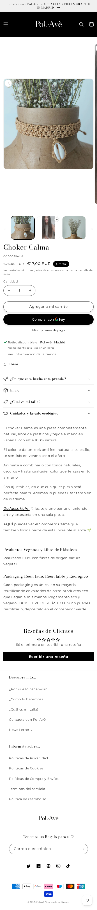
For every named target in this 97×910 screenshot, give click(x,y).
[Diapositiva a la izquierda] (5, 229)
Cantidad (10, 281)
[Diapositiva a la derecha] (92, 229)
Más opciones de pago (48, 330)
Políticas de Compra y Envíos (34, 779)
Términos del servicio (27, 789)
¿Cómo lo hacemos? (26, 699)
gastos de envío (44, 270)
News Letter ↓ (20, 730)
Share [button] (13, 364)
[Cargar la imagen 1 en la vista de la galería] (23, 228)
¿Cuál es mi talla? (24, 709)
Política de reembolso (27, 799)
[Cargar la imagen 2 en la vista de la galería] (74, 228)
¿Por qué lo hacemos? (28, 689)
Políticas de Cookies (26, 768)
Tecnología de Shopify (57, 902)
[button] (6, 24)
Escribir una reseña (48, 657)
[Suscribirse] (83, 849)
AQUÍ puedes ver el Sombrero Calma (36, 524)
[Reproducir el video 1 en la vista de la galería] (48, 228)
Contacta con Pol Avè (27, 720)
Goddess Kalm (16, 508)
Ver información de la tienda (32, 354)
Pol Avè (40, 902)
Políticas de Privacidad (28, 758)
